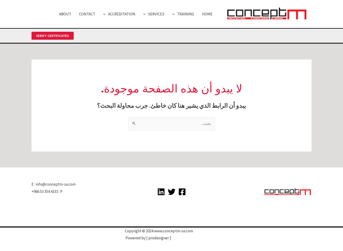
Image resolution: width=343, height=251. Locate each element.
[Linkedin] (161, 192)
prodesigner (158, 237)
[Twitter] (171, 192)
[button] (174, 14)
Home (207, 14)
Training (185, 14)
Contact (87, 14)
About (65, 14)
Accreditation (121, 14)
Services (156, 14)
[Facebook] (182, 192)
